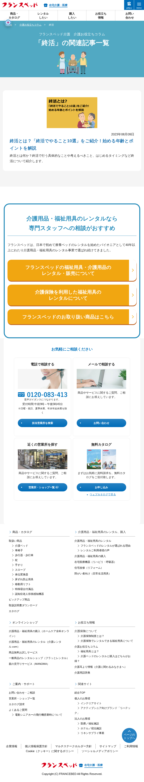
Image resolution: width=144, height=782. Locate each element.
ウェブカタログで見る (103, 494)
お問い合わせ (101, 422)
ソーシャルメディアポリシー (100, 751)
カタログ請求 (17, 704)
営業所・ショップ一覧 (41, 487)
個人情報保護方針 (36, 746)
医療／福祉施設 (90, 723)
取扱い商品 (15, 540)
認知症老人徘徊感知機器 (29, 593)
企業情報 (11, 746)
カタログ (14, 611)
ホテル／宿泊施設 (91, 728)
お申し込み (101, 487)
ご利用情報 (131, 746)
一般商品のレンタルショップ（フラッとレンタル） (39, 658)
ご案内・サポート (23, 684)
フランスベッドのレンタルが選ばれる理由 (105, 545)
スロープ (20, 569)
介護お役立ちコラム (30, 24)
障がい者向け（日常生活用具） (92, 573)
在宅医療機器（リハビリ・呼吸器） (95, 561)
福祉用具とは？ (90, 651)
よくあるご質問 (18, 709)
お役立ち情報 (86, 622)
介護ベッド (21, 545)
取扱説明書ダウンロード (23, 605)
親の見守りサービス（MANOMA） (29, 663)
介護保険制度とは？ (92, 635)
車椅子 (19, 550)
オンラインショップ (25, 622)
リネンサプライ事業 (92, 733)
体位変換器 (21, 574)
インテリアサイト (91, 703)
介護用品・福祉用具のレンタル (92, 540)
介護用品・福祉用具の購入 (90, 556)
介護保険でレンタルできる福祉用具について (107, 640)
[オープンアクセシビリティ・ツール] (8, 22)
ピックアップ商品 (19, 599)
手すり (19, 564)
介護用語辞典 (82, 672)
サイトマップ (107, 746)
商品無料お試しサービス (23, 652)
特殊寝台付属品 (24, 589)
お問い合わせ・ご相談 (22, 692)
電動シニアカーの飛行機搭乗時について (38, 714)
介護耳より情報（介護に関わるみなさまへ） (100, 666)
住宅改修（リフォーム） (88, 567)
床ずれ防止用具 (24, 579)
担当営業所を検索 (42, 422)
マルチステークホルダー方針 (73, 746)
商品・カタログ (22, 531)
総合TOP (79, 692)
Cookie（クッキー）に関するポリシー (50, 751)
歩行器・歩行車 (24, 555)
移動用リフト (23, 584)
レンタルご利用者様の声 (95, 550)
